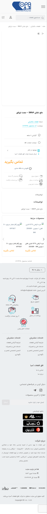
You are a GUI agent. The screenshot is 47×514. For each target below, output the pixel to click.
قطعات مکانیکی (35, 26)
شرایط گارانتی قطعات (36, 342)
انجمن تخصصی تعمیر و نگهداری (35, 352)
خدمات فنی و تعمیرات (36, 346)
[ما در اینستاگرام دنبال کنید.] (41, 390)
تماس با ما (39, 370)
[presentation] (3, 239)
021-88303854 (31, 286)
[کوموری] (23, 488)
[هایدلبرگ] (41, 488)
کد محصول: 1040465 (29, 126)
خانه (43, 26)
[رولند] (32, 488)
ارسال (6, 402)
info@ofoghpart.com (28, 290)
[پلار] (5, 488)
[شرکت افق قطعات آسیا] (21, 6)
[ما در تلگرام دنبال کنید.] (35, 390)
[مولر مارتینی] (14, 488)
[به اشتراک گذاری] (43, 34)
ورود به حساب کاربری (10, 17)
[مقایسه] (39, 34)
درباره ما (40, 374)
